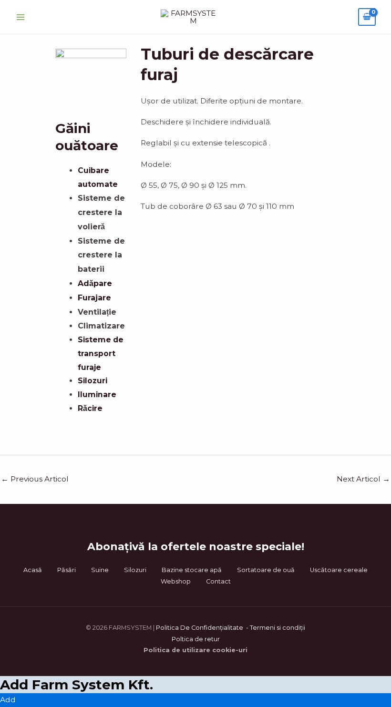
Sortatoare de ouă (266, 570)
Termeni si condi (275, 627)
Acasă (32, 570)
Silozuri (135, 570)
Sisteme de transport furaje (100, 353)
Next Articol (363, 478)
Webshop (176, 581)
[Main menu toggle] (20, 17)
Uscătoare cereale (339, 570)
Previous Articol (35, 478)
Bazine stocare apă (192, 570)
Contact (218, 581)
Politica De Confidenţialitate (200, 627)
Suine (100, 570)
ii (303, 627)
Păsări (66, 570)
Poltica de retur (196, 639)
